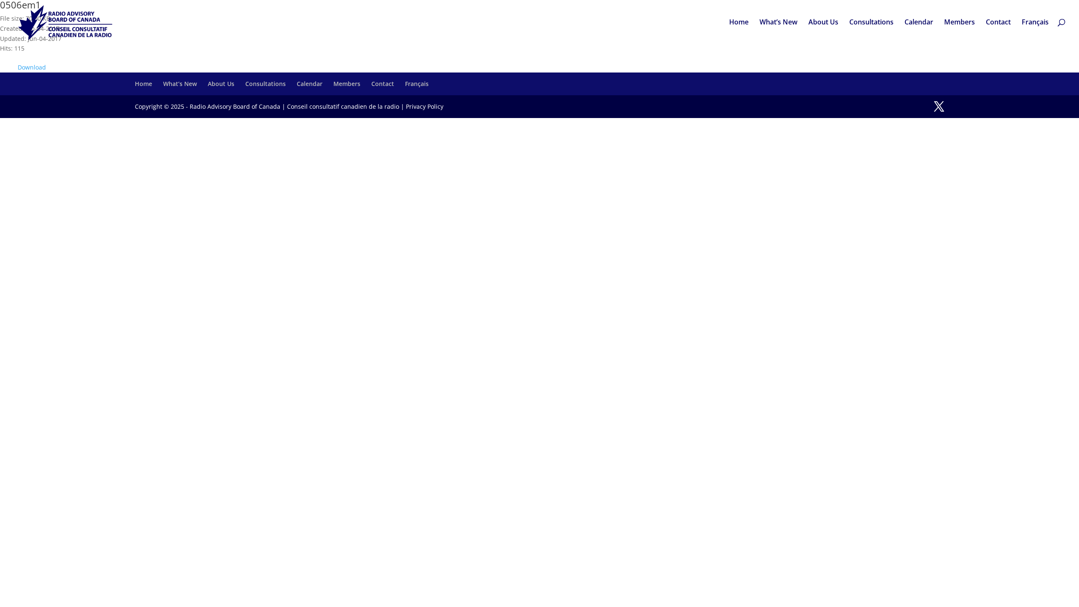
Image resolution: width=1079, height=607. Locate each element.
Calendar (919, 23)
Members (959, 23)
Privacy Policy (424, 106)
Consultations (871, 23)
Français (1035, 23)
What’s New (778, 23)
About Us (823, 23)
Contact (998, 23)
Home (739, 23)
